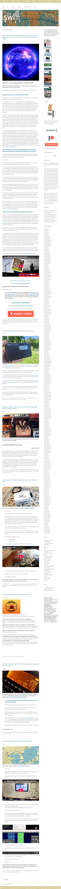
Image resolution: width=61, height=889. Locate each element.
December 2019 (46, 343)
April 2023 (45, 286)
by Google (28, 695)
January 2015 (46, 428)
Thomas (6, 323)
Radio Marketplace (27, 7)
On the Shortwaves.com (48, 557)
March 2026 (46, 236)
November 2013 (47, 448)
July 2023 (45, 282)
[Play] (4, 852)
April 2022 (45, 303)
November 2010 (47, 500)
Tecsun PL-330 (12, 399)
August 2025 (46, 246)
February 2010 (46, 513)
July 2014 (45, 437)
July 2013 (45, 454)
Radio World (46, 611)
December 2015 (46, 412)
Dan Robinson (55, 599)
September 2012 (47, 468)
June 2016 (45, 404)
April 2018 (45, 372)
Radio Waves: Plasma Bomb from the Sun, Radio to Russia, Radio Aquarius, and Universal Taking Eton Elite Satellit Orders (20, 37)
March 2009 (46, 527)
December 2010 (46, 498)
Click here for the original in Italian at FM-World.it (16, 697)
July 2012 (45, 471)
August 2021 (46, 315)
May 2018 (45, 371)
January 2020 (46, 342)
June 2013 (45, 455)
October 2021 (46, 312)
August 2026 (46, 229)
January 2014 (46, 445)
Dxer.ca (45, 545)
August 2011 (46, 487)
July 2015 (45, 419)
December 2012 (46, 464)
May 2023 (45, 284)
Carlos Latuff (48, 599)
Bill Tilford (22, 656)
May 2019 (45, 353)
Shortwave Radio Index (48, 571)
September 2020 (47, 330)
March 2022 (46, 305)
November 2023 (47, 276)
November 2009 (47, 517)
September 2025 (47, 244)
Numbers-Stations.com (48, 556)
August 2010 (46, 504)
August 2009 (46, 521)
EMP (22, 320)
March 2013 (46, 459)
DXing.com (46, 547)
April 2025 (45, 252)
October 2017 (46, 381)
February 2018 (46, 375)
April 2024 (45, 269)
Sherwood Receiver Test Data (49, 566)
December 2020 (46, 326)
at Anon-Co (13, 375)
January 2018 (46, 376)
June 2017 (45, 386)
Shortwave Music (54, 615)
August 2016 (46, 401)
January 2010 (46, 514)
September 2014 (47, 434)
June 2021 (45, 317)
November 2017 (47, 379)
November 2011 (47, 482)
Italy (26, 732)
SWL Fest (45, 576)
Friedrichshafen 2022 (28, 471)
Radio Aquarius (9, 321)
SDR (55, 611)
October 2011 (46, 484)
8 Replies (3, 333)
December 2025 (46, 240)
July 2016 (45, 402)
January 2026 (46, 239)
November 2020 (47, 328)
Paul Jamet (21, 766)
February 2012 (46, 478)
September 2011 (47, 485)
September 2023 (47, 279)
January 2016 (46, 411)
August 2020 (46, 332)
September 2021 (47, 313)
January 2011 (46, 497)
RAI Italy (35, 732)
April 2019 (45, 355)
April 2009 (45, 525)
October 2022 (46, 295)
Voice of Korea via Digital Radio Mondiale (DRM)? (17, 741)
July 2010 (45, 505)
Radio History (28, 469)
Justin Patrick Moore (48, 606)
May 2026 (45, 233)
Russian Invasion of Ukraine (20, 321)
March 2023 (46, 287)
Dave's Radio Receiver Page (49, 543)
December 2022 (46, 292)
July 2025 (45, 247)
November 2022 (47, 293)
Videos (55, 619)
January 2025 (46, 256)
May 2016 (45, 405)
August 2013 (46, 452)
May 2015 (45, 422)
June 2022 (45, 300)
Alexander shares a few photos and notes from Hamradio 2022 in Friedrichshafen (19, 407)
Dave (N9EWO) (5, 289)
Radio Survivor (46, 561)
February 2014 (46, 444)
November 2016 (47, 396)
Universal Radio (28, 321)
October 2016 (46, 398)
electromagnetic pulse (17, 320)
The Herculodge (47, 578)
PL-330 (6, 399)
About (35, 7)
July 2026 (45, 230)
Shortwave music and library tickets (50, 210)
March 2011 (46, 494)
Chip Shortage (29, 397)
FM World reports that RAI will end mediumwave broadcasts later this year (20, 664)
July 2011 (45, 488)
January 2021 (46, 325)
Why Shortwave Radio (47, 622)
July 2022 (45, 299)
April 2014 (45, 441)
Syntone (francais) (47, 577)
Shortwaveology (47, 573)
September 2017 (47, 382)
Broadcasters (13, 319)
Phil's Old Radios (47, 560)
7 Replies (3, 744)
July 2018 (45, 368)
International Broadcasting (21, 319)
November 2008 (47, 533)
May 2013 (45, 457)
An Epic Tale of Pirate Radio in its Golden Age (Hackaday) (17, 211)
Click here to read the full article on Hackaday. (20, 283)
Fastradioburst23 (52, 602)
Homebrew (20, 585)
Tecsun (8, 399)
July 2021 (45, 316)
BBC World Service (48, 598)
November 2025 (47, 241)
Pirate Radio (36, 319)
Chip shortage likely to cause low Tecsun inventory (17, 331)
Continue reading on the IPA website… (10, 208)
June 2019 (45, 352)
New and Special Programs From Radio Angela (16, 594)
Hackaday (31, 320)
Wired (32, 321)
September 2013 (47, 451)
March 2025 (46, 253)
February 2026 (46, 237)
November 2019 (47, 345)
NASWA (45, 554)
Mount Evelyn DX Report (48, 553)
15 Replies (4, 41)
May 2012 (45, 474)
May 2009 (45, 524)
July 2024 (45, 264)
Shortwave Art (47, 614)
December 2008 (46, 531)
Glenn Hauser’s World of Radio (49, 550)
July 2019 (45, 350)
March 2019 (46, 356)
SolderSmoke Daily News (48, 574)
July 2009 (45, 523)
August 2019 (46, 349)
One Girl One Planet (47, 558)
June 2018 (45, 369)
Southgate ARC (47, 619)
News (32, 319)
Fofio (45, 548)
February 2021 (46, 323)
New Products (28, 319)
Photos (37, 471)
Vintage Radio (46, 620)
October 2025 (46, 243)
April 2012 (45, 475)
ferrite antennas (5, 585)
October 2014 (46, 432)
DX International (47, 544)
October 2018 (46, 363)
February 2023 (46, 289)
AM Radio (45, 597)
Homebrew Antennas (26, 585)
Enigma (16, 471)
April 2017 (45, 389)
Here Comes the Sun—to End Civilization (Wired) (15, 94)
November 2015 (47, 414)
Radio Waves (53, 610)
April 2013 (45, 458)
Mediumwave (23, 584)
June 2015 (45, 421)
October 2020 (46, 329)
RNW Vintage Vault (47, 563)
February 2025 (46, 254)
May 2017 (45, 388)
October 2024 (46, 260)
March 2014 (46, 442)
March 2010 (46, 511)
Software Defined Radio (50, 618)
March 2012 (46, 477)
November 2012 (47, 465)
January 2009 (46, 530)
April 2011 (45, 492)
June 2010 (45, 507)
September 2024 (47, 262)
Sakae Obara (46, 564)
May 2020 (45, 336)
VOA (50, 620)
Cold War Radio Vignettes (48, 540)
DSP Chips (34, 397)
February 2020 (46, 340)
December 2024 (46, 257)
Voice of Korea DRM (5, 872)
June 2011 (45, 490)
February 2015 (46, 426)
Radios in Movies (47, 610)
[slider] (36, 853)
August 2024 (46, 263)
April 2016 (45, 406)
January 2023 (46, 290)
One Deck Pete (47, 608)
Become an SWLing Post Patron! (49, 148)
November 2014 (47, 431)
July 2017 (45, 385)
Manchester (35, 320)
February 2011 (46, 495)
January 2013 (46, 462)
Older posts (5, 879)
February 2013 (46, 461)
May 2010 (45, 508)
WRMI (52, 622)
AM (11, 584)
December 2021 (46, 309)
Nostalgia (24, 469)
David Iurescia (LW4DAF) (48, 600)
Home (3, 7)
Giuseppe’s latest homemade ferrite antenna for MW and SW (19, 480)
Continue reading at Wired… (10, 146)
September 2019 (47, 348)
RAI (33, 732)
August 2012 (46, 469)
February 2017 (46, 392)
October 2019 (46, 346)
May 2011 (45, 491)
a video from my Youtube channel (14, 543)
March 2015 (46, 425)
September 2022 (47, 296)
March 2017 (46, 391)
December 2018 (46, 361)
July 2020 (45, 333)
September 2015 (47, 416)
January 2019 (46, 359)
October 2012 (46, 467)
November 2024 (47, 259)
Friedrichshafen (21, 471)
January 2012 (46, 480)
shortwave (50, 613)
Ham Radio (18, 469)
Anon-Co (25, 397)
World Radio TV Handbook (48, 590)
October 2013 (46, 449)
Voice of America (54, 620)
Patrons (13, 7)
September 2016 (47, 399)
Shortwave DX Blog (47, 570)
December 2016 (46, 395)
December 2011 (46, 481)
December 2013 (46, 447)
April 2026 (45, 234)
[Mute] (34, 852)
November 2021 (47, 310)
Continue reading (13, 466)
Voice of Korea (34, 870)
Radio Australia (46, 609)
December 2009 (46, 515)
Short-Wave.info (47, 567)
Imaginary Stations (48, 605)
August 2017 (46, 383)
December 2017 (46, 378)
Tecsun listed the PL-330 (9, 366)
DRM (12, 870)
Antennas (14, 584)
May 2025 (45, 250)
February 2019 (46, 358)
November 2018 (47, 362)
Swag (8, 7)
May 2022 (45, 302)
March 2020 (46, 339)
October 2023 (46, 277)
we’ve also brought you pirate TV (28, 253)
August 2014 (46, 435)
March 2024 (46, 270)
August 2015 (46, 418)
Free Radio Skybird (47, 603)
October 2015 (46, 415)
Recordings (51, 611)
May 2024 (45, 267)
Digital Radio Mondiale (48, 601)
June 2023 (45, 283)
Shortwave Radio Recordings (50, 617)
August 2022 (46, 297)
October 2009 (46, 518)
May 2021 (45, 319)
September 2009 (47, 520)
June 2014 (45, 438)
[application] (20, 853)
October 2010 (46, 501)
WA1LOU (45, 580)
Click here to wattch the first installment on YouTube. (20, 280)
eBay (47, 602)
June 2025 (45, 249)
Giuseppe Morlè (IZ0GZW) (24, 508)
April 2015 (45, 424)
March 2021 (46, 322)
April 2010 (45, 510)
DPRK (27, 870)
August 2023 (46, 280)
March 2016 (46, 408)
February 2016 (46, 409)
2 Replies (3, 484)
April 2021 (45, 320)
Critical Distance (47, 541)
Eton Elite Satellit (26, 320)
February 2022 (46, 306)
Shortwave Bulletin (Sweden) (49, 568)
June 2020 (45, 335)
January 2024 (46, 273)
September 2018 (47, 365)
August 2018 (46, 366)
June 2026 (45, 231)
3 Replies (3, 411)
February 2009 (46, 528)
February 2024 (46, 272)
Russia (14, 321)
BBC (52, 597)
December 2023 (46, 274)
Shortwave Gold (47, 615)
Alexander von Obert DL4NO (10, 471)
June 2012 (45, 472)
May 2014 (45, 439)
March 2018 (46, 373)
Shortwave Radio (5, 320)
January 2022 (46, 307)
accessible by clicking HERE (27, 717)
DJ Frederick (55, 601)
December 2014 (46, 429)
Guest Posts (13, 469)
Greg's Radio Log (47, 551)
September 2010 (47, 502)
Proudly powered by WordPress (7, 883)
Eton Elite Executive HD (33, 295)
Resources (19, 7)
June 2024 (45, 266)
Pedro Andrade (22, 694)
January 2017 (46, 393)
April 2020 (45, 338)
